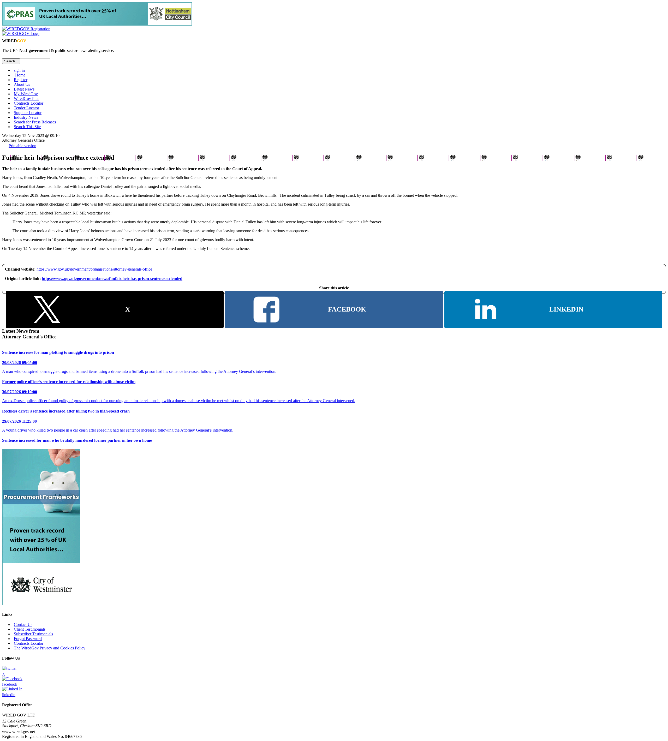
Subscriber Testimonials (33, 634)
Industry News (26, 117)
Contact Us (23, 624)
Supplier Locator (27, 112)
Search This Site (27, 126)
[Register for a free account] (26, 29)
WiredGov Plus (26, 98)
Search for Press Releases (35, 122)
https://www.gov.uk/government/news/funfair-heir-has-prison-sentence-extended (112, 278)
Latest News (24, 89)
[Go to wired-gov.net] (20, 33)
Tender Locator (26, 108)
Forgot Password (28, 638)
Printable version (22, 146)
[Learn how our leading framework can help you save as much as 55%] (97, 24)
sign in (19, 70)
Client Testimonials (29, 629)
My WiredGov (26, 94)
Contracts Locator (28, 103)
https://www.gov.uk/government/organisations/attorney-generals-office (94, 269)
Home (20, 75)
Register (20, 79)
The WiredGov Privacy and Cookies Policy (49, 648)
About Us (22, 84)
